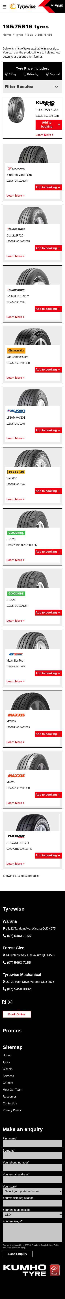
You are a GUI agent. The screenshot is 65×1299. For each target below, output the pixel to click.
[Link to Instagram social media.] (10, 1002)
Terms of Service (13, 1248)
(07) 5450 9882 (19, 989)
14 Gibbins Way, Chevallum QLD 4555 (30, 955)
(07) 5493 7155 (19, 936)
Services (8, 1076)
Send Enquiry (17, 1253)
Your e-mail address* (16, 1174)
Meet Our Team (12, 1089)
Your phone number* (16, 1162)
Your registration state (17, 1209)
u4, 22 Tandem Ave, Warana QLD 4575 (31, 928)
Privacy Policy (12, 1110)
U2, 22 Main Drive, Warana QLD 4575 (30, 981)
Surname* (9, 1150)
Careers (8, 1082)
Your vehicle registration (18, 1197)
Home (6, 1055)
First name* (10, 1138)
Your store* (10, 1186)
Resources (10, 1096)
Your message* (12, 1221)
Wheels (7, 1069)
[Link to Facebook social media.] (4, 1002)
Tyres (6, 1062)
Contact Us (10, 1103)
